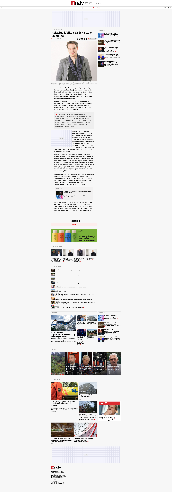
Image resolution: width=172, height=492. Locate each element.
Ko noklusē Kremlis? (60, 291)
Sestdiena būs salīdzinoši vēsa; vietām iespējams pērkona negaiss (72, 275)
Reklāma (56, 487)
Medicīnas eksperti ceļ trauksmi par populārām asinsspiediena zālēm (74, 196)
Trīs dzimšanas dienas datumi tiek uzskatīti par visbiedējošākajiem (84, 440)
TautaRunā (80, 7)
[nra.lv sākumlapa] (77, 3)
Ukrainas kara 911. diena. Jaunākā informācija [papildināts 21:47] (72, 283)
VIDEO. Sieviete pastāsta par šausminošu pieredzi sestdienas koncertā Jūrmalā (112, 42)
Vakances (88, 487)
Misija (60, 487)
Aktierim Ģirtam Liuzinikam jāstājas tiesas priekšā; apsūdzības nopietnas (79, 259)
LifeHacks (85, 7)
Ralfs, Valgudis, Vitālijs (89, 4)
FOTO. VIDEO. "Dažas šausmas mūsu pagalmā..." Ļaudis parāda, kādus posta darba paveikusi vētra (87, 417)
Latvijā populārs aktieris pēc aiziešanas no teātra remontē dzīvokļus (68, 258)
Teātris (60, 29)
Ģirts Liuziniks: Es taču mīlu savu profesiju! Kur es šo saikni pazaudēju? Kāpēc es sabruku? (56, 259)
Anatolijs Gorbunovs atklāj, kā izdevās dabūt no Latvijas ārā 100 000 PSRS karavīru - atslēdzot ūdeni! (74, 295)
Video (54, 349)
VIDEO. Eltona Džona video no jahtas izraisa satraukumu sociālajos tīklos (81, 325)
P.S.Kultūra (56, 29)
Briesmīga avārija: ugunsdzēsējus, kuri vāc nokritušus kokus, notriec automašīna (77, 192)
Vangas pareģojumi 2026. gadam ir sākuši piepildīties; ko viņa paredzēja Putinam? (112, 56)
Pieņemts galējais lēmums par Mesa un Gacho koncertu (91, 324)
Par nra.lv (52, 487)
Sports (90, 7)
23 (80, 261)
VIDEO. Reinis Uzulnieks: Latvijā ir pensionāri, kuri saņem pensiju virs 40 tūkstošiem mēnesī (111, 49)
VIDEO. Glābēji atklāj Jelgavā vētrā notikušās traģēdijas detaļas (63, 403)
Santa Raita (53, 38)
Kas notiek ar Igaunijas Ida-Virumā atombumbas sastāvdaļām (90, 339)
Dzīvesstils (74, 7)
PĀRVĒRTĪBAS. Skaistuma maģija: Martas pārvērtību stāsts (70, 287)
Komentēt (74, 224)
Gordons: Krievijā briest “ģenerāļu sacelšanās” (67, 279)
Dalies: (69, 220)
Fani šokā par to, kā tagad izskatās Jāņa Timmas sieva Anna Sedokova (73, 299)
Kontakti (91, 487)
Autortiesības (78, 487)
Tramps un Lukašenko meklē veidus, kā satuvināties (69, 307)
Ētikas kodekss (83, 487)
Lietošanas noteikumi (71, 487)
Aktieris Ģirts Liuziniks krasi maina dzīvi (90, 258)
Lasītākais (102, 30)
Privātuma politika (64, 487)
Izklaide (54, 313)
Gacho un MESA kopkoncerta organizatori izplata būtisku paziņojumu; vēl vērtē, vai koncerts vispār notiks (81, 340)
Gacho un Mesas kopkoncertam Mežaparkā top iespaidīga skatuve (63, 335)
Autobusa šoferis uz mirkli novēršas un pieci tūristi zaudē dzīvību (72, 271)
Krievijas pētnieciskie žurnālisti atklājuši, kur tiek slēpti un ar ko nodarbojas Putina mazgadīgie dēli (75, 303)
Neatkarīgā (68, 7)
